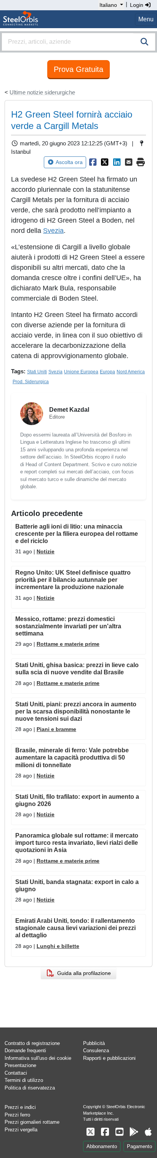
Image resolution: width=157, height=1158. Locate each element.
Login (137, 5)
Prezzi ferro (17, 1115)
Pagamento (139, 1146)
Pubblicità (94, 1043)
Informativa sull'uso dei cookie (38, 1058)
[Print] (141, 162)
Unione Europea (81, 371)
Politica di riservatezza (30, 1088)
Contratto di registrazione (32, 1043)
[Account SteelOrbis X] (90, 1132)
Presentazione (20, 1065)
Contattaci (16, 1073)
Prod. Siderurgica (31, 381)
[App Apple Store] (148, 1132)
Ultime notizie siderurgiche (42, 92)
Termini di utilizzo (24, 1080)
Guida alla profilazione (82, 973)
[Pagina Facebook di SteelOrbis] (105, 1132)
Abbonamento (102, 1146)
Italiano (108, 5)
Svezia (53, 230)
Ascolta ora (69, 162)
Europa (107, 371)
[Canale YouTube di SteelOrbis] (119, 1132)
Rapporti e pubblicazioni (109, 1058)
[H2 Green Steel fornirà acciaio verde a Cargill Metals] (93, 162)
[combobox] (78, 42)
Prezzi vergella (21, 1130)
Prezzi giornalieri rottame (32, 1122)
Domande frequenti (25, 1050)
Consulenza (96, 1050)
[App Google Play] (133, 1132)
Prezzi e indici (20, 1107)
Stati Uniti (37, 371)
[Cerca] (144, 42)
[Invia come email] (128, 162)
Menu (146, 19)
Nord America (131, 371)
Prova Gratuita (78, 69)
